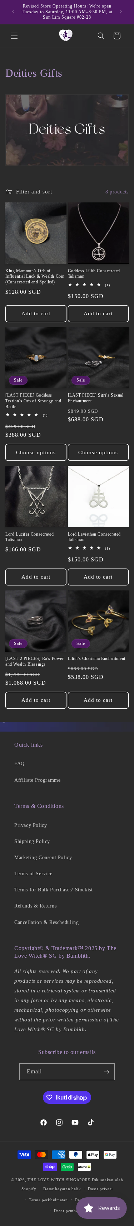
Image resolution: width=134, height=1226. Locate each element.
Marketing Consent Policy (43, 857)
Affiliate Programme (37, 780)
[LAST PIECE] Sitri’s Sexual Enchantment (96, 398)
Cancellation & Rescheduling (46, 922)
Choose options (36, 452)
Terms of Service (33, 873)
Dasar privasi (100, 1189)
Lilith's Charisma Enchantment (96, 658)
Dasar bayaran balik (62, 1189)
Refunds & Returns (35, 906)
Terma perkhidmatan (48, 1200)
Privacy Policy (30, 825)
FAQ (19, 763)
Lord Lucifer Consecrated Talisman (29, 537)
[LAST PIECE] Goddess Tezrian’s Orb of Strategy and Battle (33, 401)
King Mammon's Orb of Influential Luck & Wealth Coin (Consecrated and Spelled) (35, 276)
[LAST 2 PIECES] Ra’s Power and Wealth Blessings (34, 661)
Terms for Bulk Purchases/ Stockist (53, 889)
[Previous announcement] (13, 12)
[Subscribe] (106, 1071)
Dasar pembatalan (70, 1210)
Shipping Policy (32, 841)
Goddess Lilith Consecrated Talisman (94, 273)
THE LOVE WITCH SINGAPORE (59, 1180)
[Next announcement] (121, 12)
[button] (14, 36)
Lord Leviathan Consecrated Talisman (94, 537)
